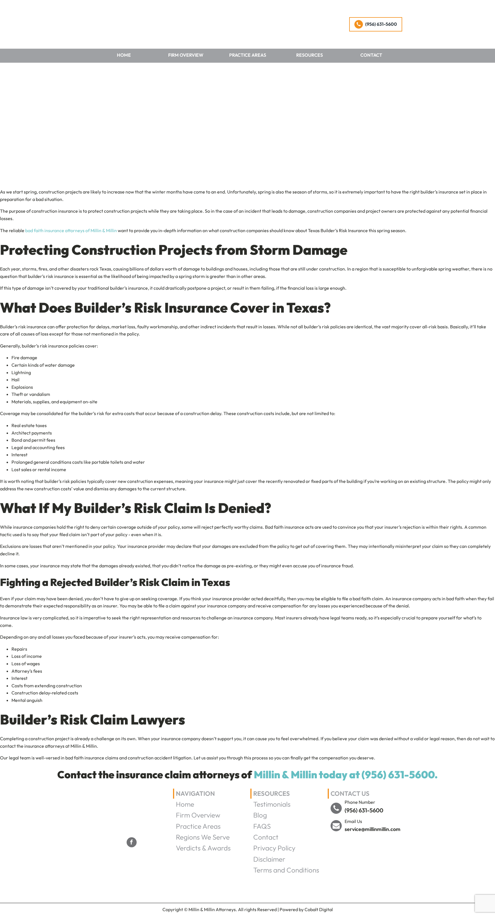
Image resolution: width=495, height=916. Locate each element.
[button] (375, 24)
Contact (371, 55)
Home (124, 55)
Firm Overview (185, 55)
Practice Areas (247, 55)
